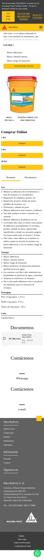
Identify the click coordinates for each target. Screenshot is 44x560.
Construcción (8, 433)
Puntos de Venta (24, 66)
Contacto (7, 463)
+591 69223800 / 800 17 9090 (21, 505)
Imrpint (21, 536)
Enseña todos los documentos (28, 118)
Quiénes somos (9, 429)
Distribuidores (9, 441)
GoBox (22, 143)
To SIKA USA (8, 16)
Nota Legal (22, 539)
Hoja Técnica (9, 118)
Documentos (31, 177)
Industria (7, 437)
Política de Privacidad (22, 543)
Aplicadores (8, 445)
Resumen (10, 177)
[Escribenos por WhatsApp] (37, 553)
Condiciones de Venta (23, 546)
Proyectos (7, 459)
